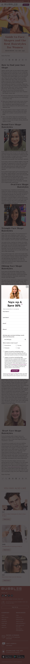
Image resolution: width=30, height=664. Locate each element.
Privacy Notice (23, 364)
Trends (19, 345)
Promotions (8, 345)
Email (4, 323)
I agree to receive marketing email (14, 351)
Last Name (6, 317)
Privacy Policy (10, 373)
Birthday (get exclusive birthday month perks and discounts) (13, 336)
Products (7, 348)
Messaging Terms (15, 364)
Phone (5, 329)
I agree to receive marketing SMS (14, 357)
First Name (6, 311)
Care (19, 348)
